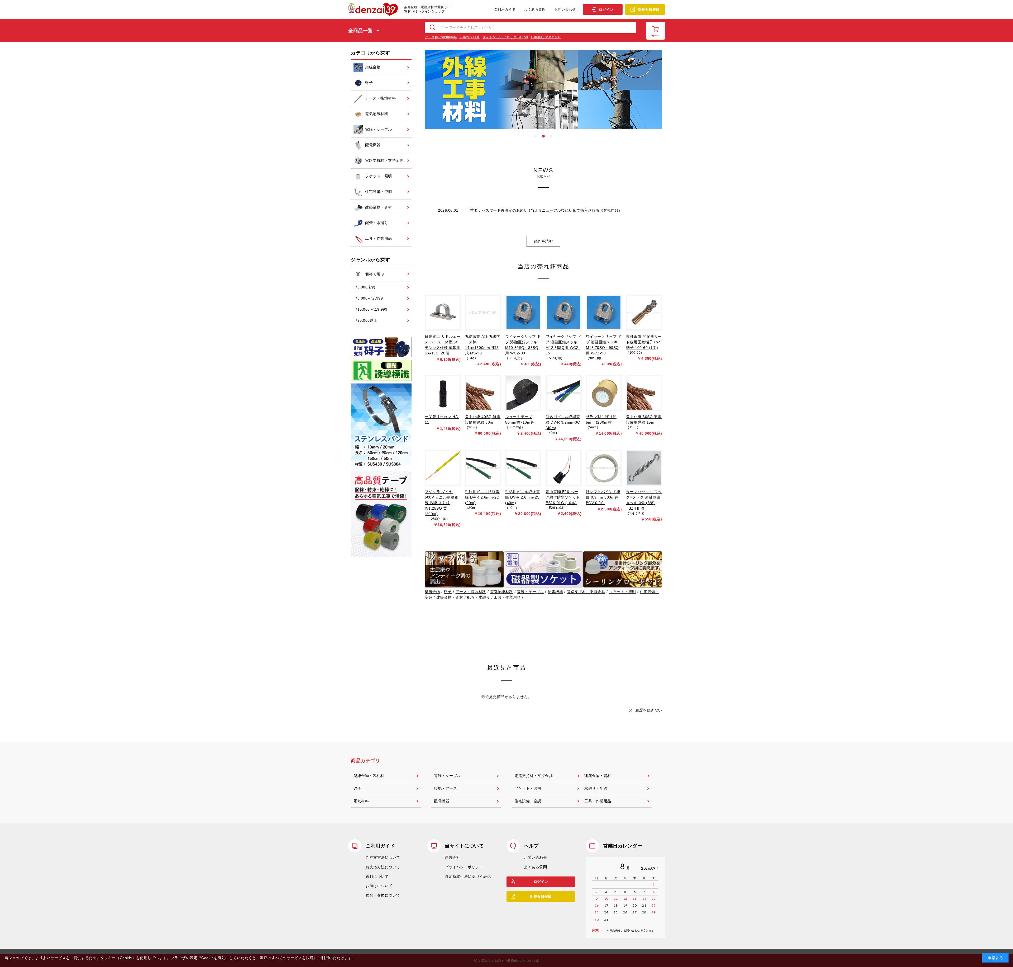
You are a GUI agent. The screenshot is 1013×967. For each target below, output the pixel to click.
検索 (433, 27)
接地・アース (445, 788)
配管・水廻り (478, 597)
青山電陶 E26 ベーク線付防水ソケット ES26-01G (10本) (563, 497)
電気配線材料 (501, 592)
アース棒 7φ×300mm (441, 37)
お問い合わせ (565, 9)
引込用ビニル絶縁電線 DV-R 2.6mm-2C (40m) (522, 497)
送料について (377, 876)
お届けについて (379, 886)
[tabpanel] (543, 89)
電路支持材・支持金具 (586, 592)
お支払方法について (383, 867)
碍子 (448, 592)
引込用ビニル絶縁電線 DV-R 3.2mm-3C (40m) (563, 422)
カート (655, 35)
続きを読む (543, 241)
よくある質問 (535, 9)
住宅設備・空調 (527, 801)
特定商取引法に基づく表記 (468, 876)
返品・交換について (383, 895)
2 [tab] (543, 136)
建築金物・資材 (449, 597)
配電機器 (555, 592)
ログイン (606, 10)
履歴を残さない (648, 710)
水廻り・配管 (595, 788)
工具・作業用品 (507, 597)
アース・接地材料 (471, 592)
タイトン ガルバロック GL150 (505, 37)
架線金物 (432, 592)
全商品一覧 (360, 30)
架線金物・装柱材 (368, 776)
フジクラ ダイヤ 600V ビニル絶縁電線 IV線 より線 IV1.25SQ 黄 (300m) (441, 503)
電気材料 (361, 801)
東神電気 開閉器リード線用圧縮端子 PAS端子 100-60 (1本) (644, 342)
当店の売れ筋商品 (543, 266)
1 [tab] (535, 136)
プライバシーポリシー (464, 867)
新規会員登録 (648, 10)
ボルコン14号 (469, 37)
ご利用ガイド (504, 9)
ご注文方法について (383, 857)
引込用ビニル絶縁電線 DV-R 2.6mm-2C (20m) (482, 497)
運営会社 (452, 857)
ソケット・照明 (622, 592)
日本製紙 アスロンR (546, 37)
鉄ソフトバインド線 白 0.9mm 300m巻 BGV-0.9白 (603, 497)
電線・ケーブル (530, 592)
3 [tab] (551, 136)
